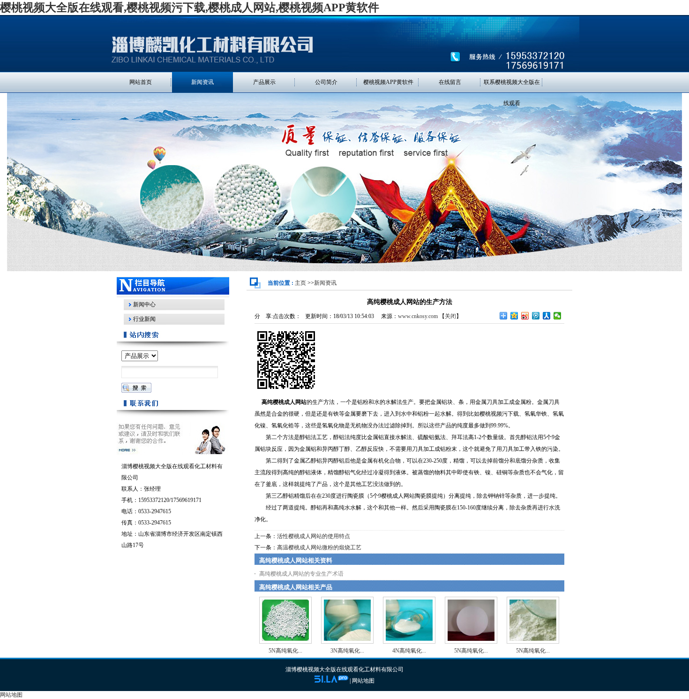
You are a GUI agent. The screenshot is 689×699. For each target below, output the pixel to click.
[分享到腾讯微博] (536, 315)
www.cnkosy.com (418, 316)
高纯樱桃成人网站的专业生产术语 (301, 573)
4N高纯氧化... (409, 650)
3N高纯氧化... (347, 650)
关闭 (450, 316)
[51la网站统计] (331, 680)
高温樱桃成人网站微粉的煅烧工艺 (319, 547)
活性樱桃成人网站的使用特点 (313, 536)
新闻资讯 (325, 283)
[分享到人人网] (547, 315)
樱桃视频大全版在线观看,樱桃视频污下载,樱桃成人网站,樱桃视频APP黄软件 (189, 7)
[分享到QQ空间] (514, 315)
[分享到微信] (558, 315)
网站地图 (363, 680)
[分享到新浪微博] (525, 315)
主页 (300, 283)
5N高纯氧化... (285, 650)
